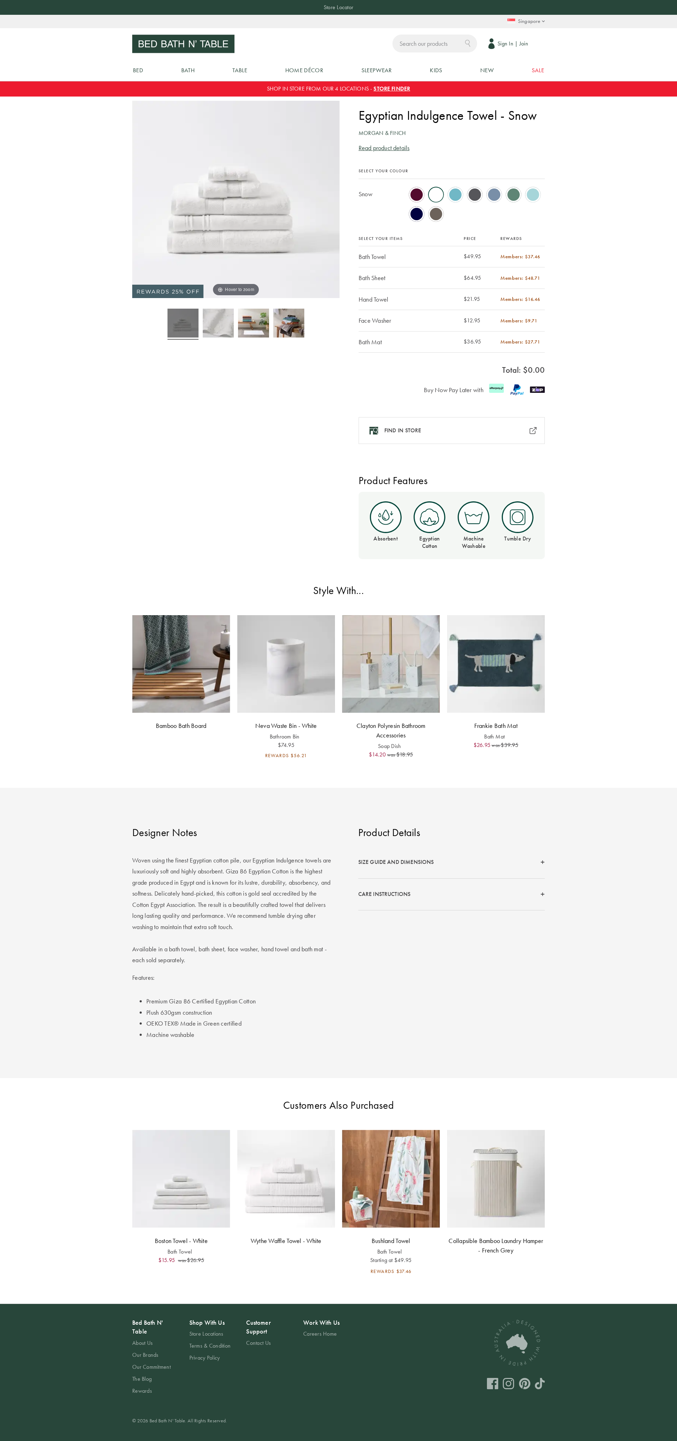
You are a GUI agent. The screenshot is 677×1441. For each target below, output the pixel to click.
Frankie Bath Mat (496, 726)
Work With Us (321, 1322)
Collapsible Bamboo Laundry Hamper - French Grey (496, 1245)
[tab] (451, 863)
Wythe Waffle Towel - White (286, 1241)
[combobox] (434, 43)
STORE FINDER (391, 88)
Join (523, 43)
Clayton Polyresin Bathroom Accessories (391, 730)
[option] (417, 195)
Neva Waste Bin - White (286, 726)
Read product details (384, 148)
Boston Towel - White (181, 1241)
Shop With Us (207, 1322)
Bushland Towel (391, 1241)
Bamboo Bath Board (181, 726)
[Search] (467, 42)
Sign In (505, 43)
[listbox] (452, 202)
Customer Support (258, 1326)
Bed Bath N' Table (147, 1326)
